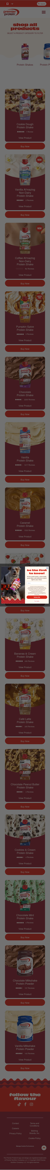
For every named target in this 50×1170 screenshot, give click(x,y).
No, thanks (36, 601)
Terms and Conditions (40, 593)
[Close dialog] (47, 568)
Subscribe (37, 597)
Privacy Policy (36, 594)
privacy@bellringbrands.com (33, 592)
